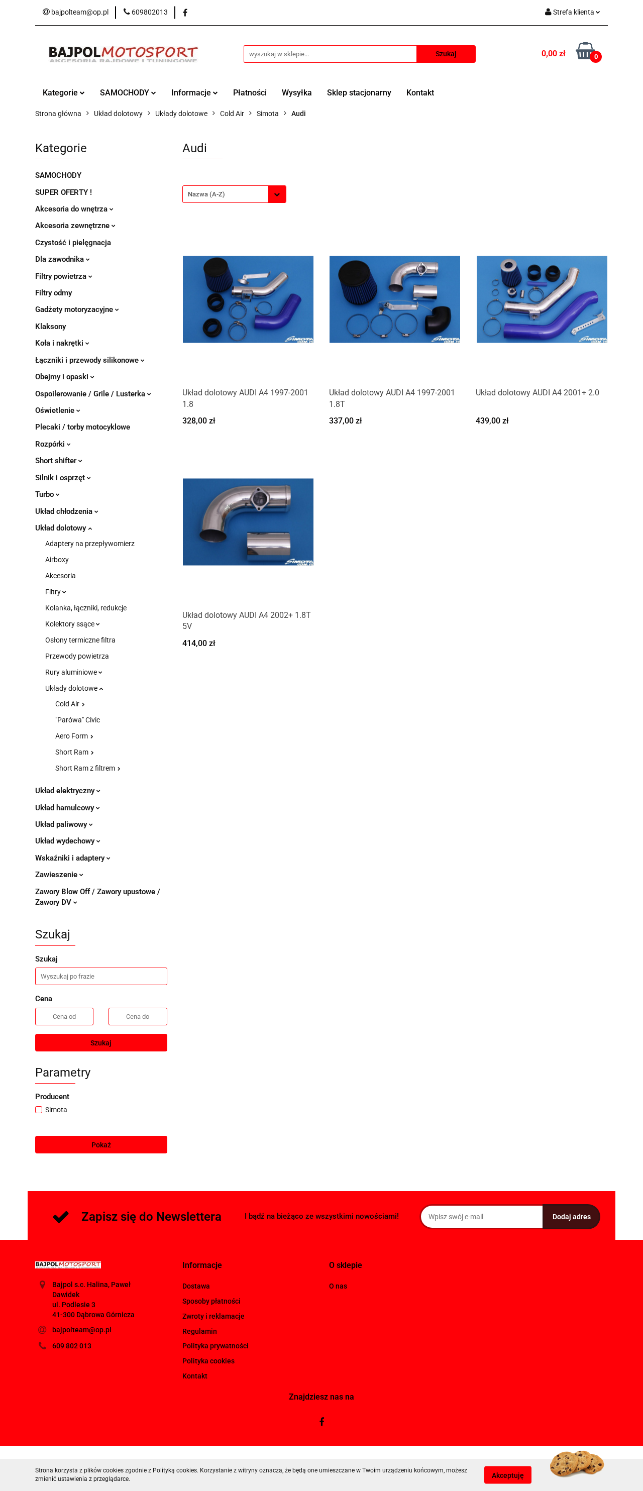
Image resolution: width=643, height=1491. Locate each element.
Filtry (53, 592)
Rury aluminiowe (71, 672)
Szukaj (101, 1043)
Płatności (250, 92)
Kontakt (420, 92)
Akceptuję (508, 1475)
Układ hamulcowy (65, 807)
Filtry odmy (53, 292)
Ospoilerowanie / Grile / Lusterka (91, 393)
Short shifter (56, 460)
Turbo (45, 494)
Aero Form (72, 736)
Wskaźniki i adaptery (70, 858)
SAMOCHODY (125, 92)
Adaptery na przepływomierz (90, 544)
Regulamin (199, 1331)
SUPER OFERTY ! (63, 192)
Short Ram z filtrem (86, 768)
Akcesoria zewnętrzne (73, 225)
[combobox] (234, 194)
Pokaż (101, 1145)
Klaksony (50, 326)
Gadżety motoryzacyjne (75, 309)
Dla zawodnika (60, 259)
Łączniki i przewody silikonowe (88, 360)
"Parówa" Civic (77, 720)
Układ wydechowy (65, 840)
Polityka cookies (208, 1361)
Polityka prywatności (215, 1346)
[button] (202, 1265)
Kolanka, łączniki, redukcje (86, 608)
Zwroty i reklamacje (213, 1316)
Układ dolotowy (61, 527)
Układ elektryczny (65, 790)
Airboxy (57, 560)
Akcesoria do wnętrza (72, 209)
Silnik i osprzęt (61, 477)
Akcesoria (60, 576)
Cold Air (68, 704)
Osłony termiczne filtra (80, 640)
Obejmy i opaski (62, 376)
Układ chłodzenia (64, 511)
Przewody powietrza (77, 656)
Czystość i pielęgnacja (73, 242)
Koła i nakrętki (60, 343)
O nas (338, 1286)
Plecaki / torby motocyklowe (82, 427)
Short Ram (72, 752)
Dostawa (196, 1286)
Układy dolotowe (72, 688)
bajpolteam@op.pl (82, 1330)
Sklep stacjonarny (359, 92)
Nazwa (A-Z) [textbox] (206, 194)
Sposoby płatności (211, 1301)
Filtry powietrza (61, 276)
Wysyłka (297, 92)
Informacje (192, 92)
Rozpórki (51, 444)
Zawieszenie (57, 874)
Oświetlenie (55, 410)
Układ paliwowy (62, 824)
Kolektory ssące (70, 624)
